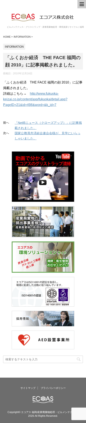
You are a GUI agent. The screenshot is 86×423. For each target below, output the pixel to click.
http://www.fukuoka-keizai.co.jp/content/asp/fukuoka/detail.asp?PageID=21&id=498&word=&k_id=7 (35, 99)
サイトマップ (27, 388)
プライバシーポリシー (53, 388)
